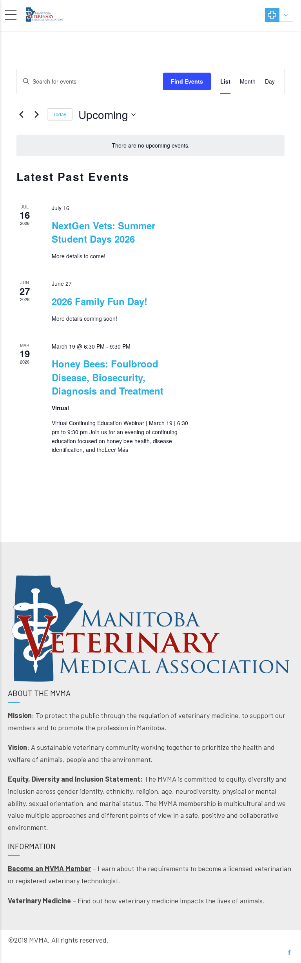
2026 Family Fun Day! (99, 301)
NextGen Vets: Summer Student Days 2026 (103, 232)
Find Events (187, 81)
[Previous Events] (21, 114)
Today (59, 114)
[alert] (150, 145)
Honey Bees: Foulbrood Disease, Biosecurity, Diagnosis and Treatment (107, 377)
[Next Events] (36, 114)
